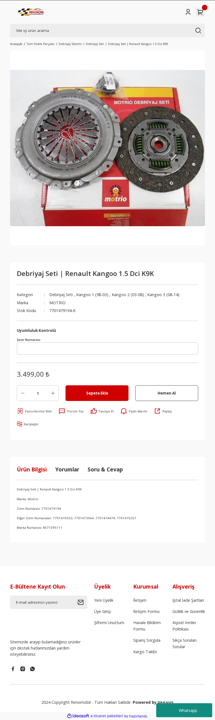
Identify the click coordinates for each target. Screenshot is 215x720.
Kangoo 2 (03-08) (128, 294)
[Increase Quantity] (53, 393)
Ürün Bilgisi (32, 469)
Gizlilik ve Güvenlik (188, 611)
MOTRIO (57, 302)
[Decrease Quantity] (22, 393)
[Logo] (31, 12)
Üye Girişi (102, 611)
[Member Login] (188, 12)
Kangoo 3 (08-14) (163, 294)
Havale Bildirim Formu (147, 625)
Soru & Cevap (105, 469)
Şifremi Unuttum (109, 622)
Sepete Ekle (97, 393)
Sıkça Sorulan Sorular (184, 643)
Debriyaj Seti (61, 294)
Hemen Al (167, 393)
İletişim (139, 600)
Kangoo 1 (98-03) (92, 294)
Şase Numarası (28, 339)
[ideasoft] (78, 716)
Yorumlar (67, 469)
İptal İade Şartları (188, 600)
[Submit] (82, 602)
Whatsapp (188, 710)
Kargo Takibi (145, 651)
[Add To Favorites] (34, 411)
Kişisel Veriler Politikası (184, 625)
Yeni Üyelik (103, 600)
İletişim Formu (146, 611)
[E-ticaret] (106, 716)
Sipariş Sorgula (146, 640)
